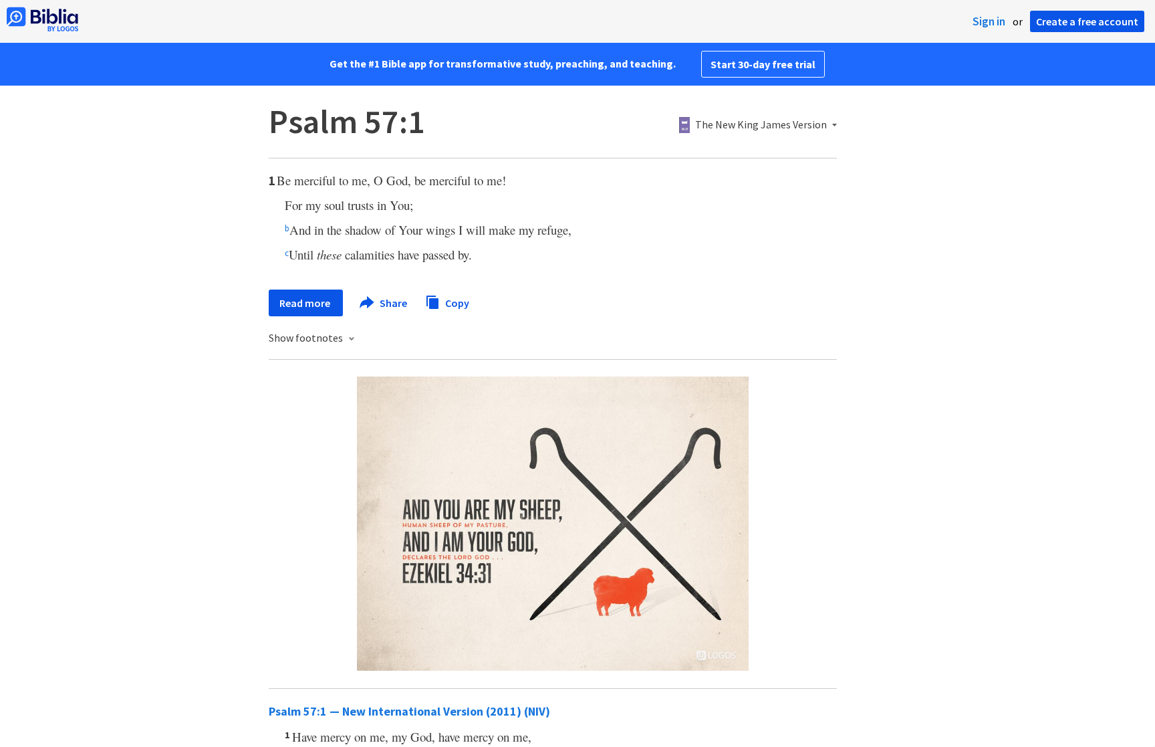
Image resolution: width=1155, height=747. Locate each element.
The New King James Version (761, 125)
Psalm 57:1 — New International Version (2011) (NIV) (409, 711)
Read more (305, 303)
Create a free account (1087, 21)
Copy (456, 302)
